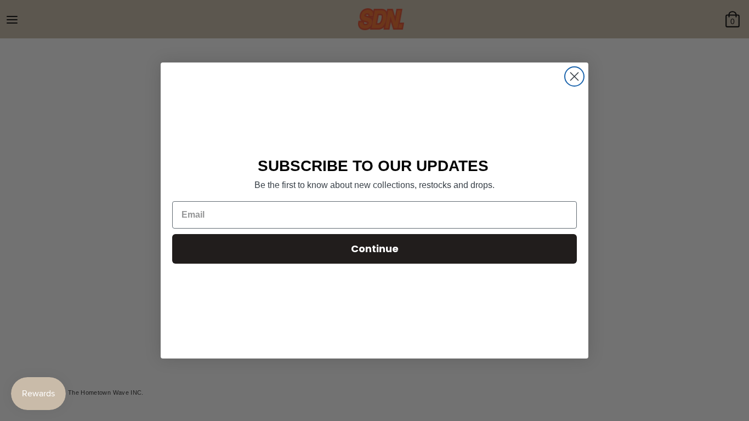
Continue (375, 248)
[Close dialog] (574, 76)
